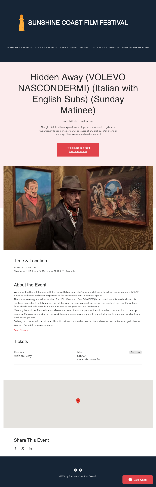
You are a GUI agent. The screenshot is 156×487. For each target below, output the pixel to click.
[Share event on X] (22, 448)
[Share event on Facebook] (15, 448)
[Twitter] (80, 470)
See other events (78, 151)
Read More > (21, 330)
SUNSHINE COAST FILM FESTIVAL (78, 22)
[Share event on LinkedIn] (30, 448)
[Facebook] (75, 470)
